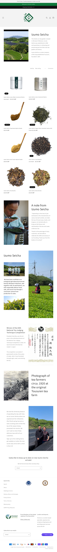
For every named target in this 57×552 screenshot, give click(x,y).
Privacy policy (35, 547)
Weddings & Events (8, 490)
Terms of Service (8, 501)
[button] (3, 17)
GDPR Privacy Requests (9, 507)
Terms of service (42, 547)
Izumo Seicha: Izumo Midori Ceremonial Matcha (14, 97)
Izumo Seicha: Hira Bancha (10, 190)
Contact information (49, 548)
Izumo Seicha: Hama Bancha (35, 190)
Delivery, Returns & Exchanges (11, 494)
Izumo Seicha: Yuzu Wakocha (35, 159)
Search (5, 484)
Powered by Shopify (20, 547)
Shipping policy (50, 547)
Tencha (15, 547)
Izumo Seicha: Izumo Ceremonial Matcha (38, 97)
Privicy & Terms (7, 497)
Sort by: (32, 68)
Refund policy (7, 504)
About (5, 487)
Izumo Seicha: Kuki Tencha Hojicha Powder (13, 159)
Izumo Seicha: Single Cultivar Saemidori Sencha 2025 (40, 128)
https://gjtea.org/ (25, 519)
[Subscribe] (40, 468)
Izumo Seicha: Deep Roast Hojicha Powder (13, 128)
